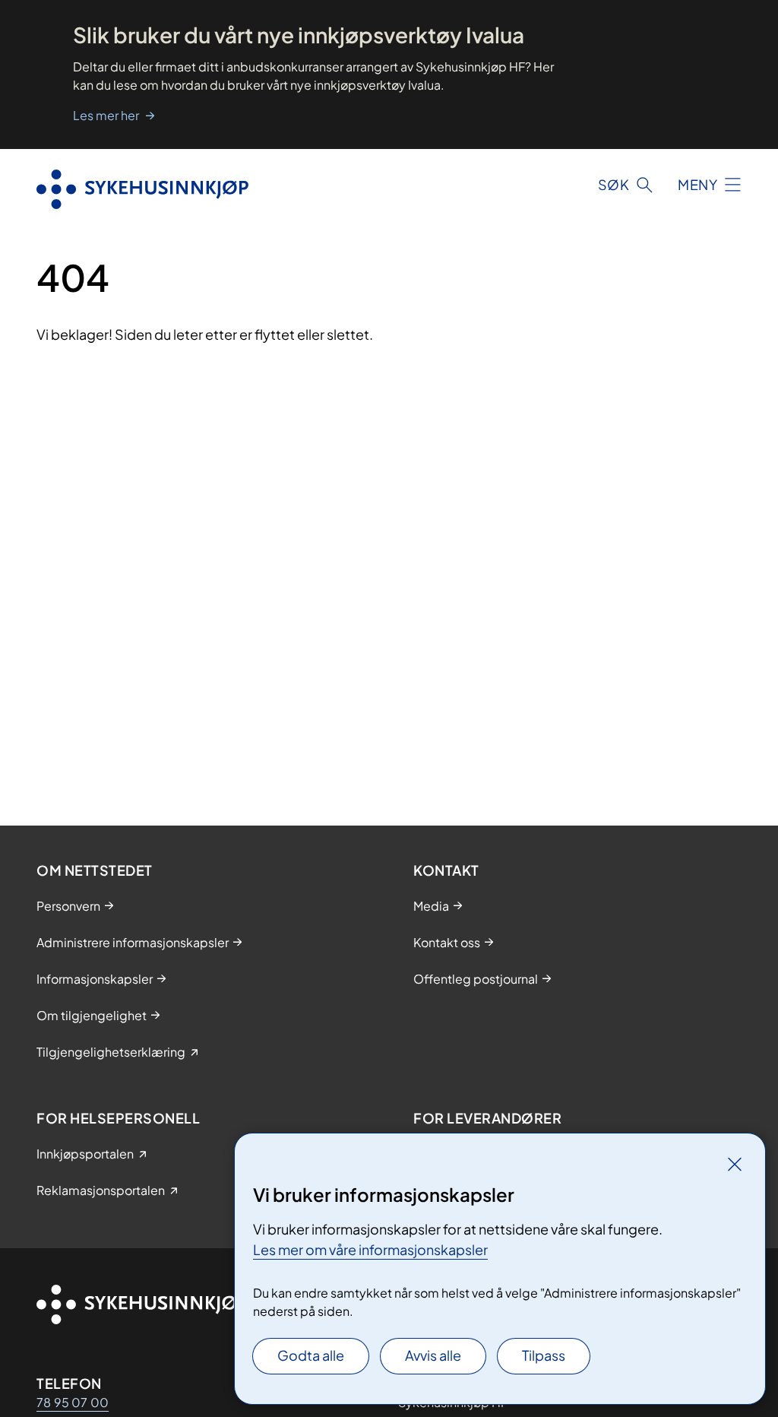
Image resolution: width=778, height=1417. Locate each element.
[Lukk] (735, 1164)
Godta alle (310, 1355)
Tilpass (543, 1355)
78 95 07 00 (72, 1402)
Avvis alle (433, 1355)
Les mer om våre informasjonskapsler (370, 1249)
